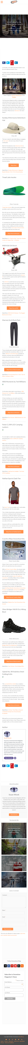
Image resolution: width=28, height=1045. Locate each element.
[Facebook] (8, 965)
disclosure (17, 110)
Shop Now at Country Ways (13, 597)
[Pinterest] (12, 965)
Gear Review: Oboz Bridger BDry (16, 666)
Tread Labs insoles (6, 207)
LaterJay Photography (16, 95)
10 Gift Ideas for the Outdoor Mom (14, 879)
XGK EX (6, 281)
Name (4, 910)
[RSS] (22, 965)
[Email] (15, 758)
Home (2, 1041)
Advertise (11, 1041)
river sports (6, 140)
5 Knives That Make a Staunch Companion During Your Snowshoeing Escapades (12, 711)
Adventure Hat (19, 145)
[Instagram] (5, 965)
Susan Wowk (12, 28)
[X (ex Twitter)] (18, 965)
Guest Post (16, 1041)
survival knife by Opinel (10, 684)
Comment (4, 895)
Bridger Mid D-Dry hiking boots (9, 645)
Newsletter (22, 1041)
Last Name (7, 992)
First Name (7, 987)
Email (4, 917)
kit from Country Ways (11, 569)
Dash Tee (7, 507)
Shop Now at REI (13, 308)
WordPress (21, 1036)
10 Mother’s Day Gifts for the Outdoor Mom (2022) (14, 847)
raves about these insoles (18, 227)
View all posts (14, 814)
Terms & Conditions (9, 1042)
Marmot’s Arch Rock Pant (12, 353)
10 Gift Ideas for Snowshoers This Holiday (14, 863)
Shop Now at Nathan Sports (13, 531)
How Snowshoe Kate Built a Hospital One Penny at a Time (14, 830)
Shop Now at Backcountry (14, 369)
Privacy (2, 1042)
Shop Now (13, 165)
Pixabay (14, 97)
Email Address (14, 982)
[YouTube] (15, 965)
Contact (6, 1041)
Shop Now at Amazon (13, 233)
